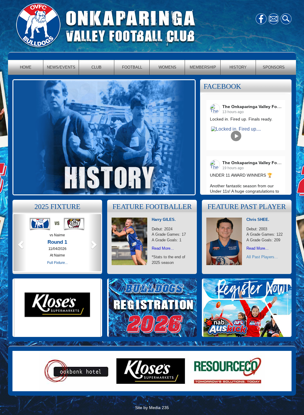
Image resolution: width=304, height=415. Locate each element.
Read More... (163, 248)
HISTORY (238, 67)
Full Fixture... (57, 263)
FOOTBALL (132, 67)
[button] (19, 242)
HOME (25, 67)
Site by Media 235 (152, 407)
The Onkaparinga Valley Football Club (260, 106)
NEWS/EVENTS (61, 67)
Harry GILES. (164, 219)
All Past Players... (262, 257)
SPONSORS (274, 67)
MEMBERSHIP (203, 67)
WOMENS (167, 67)
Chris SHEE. (257, 219)
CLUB (96, 67)
